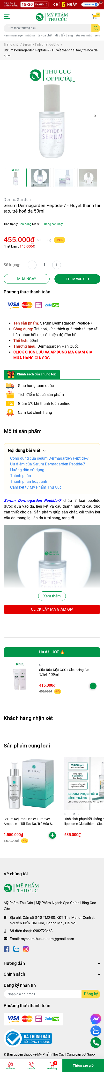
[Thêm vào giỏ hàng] (93, 686)
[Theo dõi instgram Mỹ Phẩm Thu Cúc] (26, 948)
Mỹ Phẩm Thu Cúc (51, 1054)
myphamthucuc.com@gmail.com (47, 939)
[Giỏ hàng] (94, 17)
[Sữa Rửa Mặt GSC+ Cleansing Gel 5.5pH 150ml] (20, 678)
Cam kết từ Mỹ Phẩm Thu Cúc (35, 487)
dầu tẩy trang (64, 35)
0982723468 (42, 931)
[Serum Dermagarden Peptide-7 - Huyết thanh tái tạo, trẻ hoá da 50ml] (52, 116)
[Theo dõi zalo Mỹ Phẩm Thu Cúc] (16, 948)
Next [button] (95, 116)
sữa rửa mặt (84, 35)
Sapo (91, 1054)
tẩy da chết (45, 35)
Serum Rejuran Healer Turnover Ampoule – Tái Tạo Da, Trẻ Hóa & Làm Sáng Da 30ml (28, 823)
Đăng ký (91, 994)
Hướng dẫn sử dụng (27, 470)
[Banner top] (52, 4)
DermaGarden (17, 199)
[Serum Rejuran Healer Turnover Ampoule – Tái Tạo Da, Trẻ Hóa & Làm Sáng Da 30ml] (30, 783)
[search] (95, 28)
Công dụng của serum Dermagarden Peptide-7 (49, 458)
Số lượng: (12, 265)
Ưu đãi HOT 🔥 (52, 652)
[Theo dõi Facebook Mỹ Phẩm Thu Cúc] (6, 948)
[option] (52, 116)
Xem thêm (52, 596)
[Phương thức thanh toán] (33, 305)
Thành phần (20, 475)
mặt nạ (30, 35)
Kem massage (13, 35)
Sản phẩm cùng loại (27, 745)
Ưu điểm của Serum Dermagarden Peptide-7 (47, 464)
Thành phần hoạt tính (28, 481)
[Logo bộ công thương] (28, 1038)
